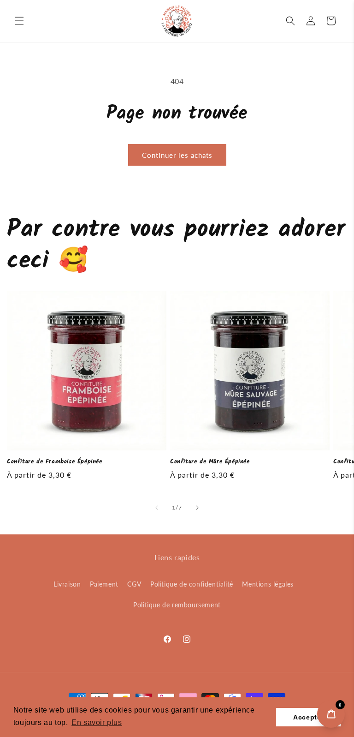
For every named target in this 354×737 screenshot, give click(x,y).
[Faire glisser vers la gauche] (157, 507)
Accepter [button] (308, 717)
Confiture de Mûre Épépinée (210, 462)
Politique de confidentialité (191, 584)
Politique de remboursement (177, 605)
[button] (19, 21)
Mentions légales (268, 584)
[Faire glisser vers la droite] (197, 507)
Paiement (104, 584)
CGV (134, 584)
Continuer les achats (177, 155)
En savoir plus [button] (96, 722)
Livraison (67, 584)
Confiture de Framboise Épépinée (54, 462)
